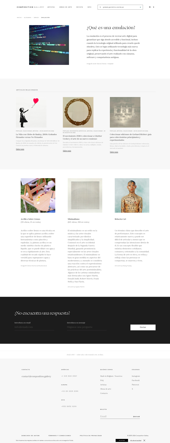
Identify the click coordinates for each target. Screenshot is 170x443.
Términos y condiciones (59, 435)
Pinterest (135, 385)
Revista (79, 7)
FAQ (102, 380)
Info (89, 7)
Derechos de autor (31, 435)
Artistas (51, 7)
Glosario (27, 17)
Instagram (136, 376)
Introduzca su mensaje (76, 323)
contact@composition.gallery (36, 376)
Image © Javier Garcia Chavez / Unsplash (100, 64)
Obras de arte (65, 7)
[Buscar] (140, 7)
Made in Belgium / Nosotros (111, 376)
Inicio (19, 17)
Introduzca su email (23, 323)
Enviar (143, 327)
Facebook (136, 380)
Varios (36, 17)
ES (150, 7)
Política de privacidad (91, 435)
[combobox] (120, 7)
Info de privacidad (135, 440)
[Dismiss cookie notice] (144, 440)
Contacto (104, 393)
